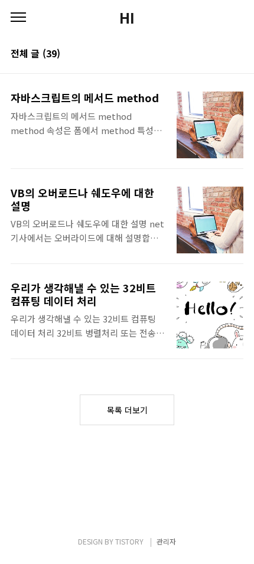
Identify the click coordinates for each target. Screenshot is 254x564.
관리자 (166, 541)
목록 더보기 (127, 410)
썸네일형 (220, 54)
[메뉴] (18, 18)
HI (127, 18)
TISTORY (129, 541)
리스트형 (236, 54)
